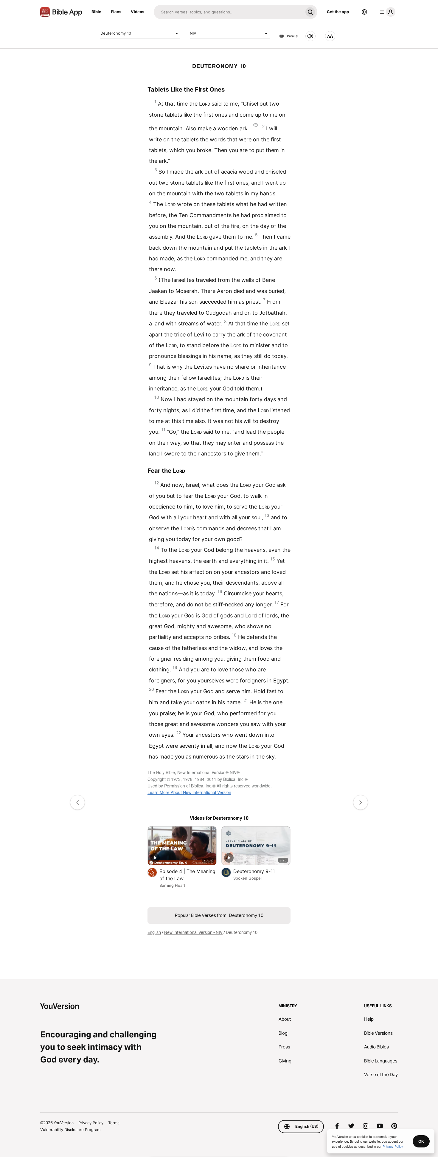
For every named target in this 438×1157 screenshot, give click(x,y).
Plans (116, 11)
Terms (113, 1122)
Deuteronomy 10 (115, 33)
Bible (96, 11)
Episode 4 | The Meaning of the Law (187, 874)
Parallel (292, 36)
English (154, 932)
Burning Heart (172, 885)
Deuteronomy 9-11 (260, 871)
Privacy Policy (90, 1122)
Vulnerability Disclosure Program (70, 1129)
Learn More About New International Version (189, 792)
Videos (137, 11)
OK (421, 1141)
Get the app (338, 11)
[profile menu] (386, 12)
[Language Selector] (364, 12)
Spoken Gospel (247, 878)
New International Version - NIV (193, 932)
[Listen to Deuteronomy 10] (310, 36)
